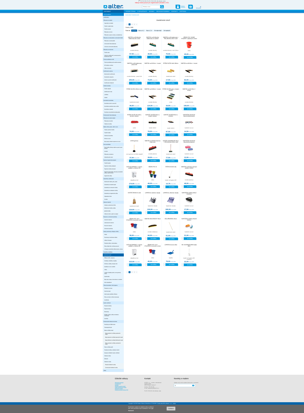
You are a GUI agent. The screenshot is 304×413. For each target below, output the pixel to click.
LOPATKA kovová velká (171, 244)
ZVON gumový (134, 140)
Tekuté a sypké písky (108, 26)
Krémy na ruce (107, 138)
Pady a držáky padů (108, 347)
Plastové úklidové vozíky (110, 364)
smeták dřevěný (134, 50)
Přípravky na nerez (108, 31)
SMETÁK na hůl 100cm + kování (189, 89)
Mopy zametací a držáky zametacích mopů (113, 344)
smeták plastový (152, 154)
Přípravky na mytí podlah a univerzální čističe (113, 37)
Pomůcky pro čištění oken (109, 324)
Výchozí (134, 30)
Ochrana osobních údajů (120, 386)
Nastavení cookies (119, 388)
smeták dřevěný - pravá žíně (134, 76)
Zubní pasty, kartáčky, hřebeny (110, 294)
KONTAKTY (174, 11)
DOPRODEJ (106, 17)
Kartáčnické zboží (107, 254)
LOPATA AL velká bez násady (170, 192)
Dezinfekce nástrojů (108, 109)
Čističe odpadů (107, 88)
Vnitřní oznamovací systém (120, 387)
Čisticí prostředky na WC (109, 59)
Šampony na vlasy (108, 288)
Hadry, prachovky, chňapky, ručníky (111, 231)
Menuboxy (106, 311)
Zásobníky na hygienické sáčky (111, 193)
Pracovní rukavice (108, 225)
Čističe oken (107, 52)
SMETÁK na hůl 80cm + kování (152, 89)
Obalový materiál (107, 202)
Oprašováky (106, 276)
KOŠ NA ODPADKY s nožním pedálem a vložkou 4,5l (134, 167)
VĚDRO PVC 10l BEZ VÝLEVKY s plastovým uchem (189, 38)
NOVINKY (151, 11)
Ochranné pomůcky (108, 228)
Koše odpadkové (108, 282)
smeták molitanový (152, 231)
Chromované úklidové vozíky (111, 367)
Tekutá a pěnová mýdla (109, 129)
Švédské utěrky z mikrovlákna (110, 243)
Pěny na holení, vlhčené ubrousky (111, 297)
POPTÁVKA (183, 11)
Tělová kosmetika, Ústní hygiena (110, 285)
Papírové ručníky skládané (110, 165)
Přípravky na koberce (108, 154)
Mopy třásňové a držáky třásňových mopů (114, 340)
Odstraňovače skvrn (108, 157)
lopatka (171, 257)
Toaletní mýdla (107, 132)
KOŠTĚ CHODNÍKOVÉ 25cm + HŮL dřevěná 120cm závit (171, 141)
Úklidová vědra (107, 355)
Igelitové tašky (107, 210)
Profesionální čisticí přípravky (110, 115)
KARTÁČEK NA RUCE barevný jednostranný (189, 115)
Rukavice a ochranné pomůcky (110, 216)
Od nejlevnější (158, 30)
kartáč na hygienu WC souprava (189, 258)
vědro (189, 50)
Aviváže (106, 151)
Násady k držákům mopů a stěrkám (111, 352)
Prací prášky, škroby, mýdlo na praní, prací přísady (113, 148)
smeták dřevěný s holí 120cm (170, 50)
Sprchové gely (107, 291)
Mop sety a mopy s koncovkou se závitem (113, 279)
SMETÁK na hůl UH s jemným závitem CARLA (189, 167)
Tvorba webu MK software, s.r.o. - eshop (166, 403)
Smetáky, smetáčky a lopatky (110, 260)
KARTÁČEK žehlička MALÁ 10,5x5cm (189, 193)
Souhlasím (171, 408)
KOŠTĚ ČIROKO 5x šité (134, 192)
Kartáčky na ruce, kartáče (109, 266)
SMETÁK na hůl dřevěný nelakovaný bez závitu (134, 38)
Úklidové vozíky (107, 361)
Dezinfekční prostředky (108, 100)
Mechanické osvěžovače (109, 74)
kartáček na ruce (189, 128)
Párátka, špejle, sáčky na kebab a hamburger (111, 315)
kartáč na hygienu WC (171, 180)
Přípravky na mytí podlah (109, 40)
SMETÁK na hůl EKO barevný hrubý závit (152, 141)
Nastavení (131, 410)
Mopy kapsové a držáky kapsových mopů (114, 337)
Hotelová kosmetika (108, 135)
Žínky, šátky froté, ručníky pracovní (111, 246)
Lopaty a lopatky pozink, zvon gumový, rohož (112, 273)
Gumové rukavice (108, 219)
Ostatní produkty (107, 85)
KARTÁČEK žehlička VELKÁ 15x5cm (189, 219)
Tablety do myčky (108, 123)
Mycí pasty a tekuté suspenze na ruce (112, 141)
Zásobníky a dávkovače (109, 178)
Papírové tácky (107, 308)
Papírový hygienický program (110, 160)
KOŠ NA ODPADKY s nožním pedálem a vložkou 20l (134, 245)
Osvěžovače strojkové (109, 82)
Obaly (105, 370)
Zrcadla (106, 199)
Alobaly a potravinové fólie (110, 205)
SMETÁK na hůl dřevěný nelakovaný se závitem (152, 38)
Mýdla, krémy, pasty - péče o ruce (111, 126)
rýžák (170, 102)
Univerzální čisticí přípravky (110, 43)
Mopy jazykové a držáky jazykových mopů (112, 334)
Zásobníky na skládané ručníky (111, 190)
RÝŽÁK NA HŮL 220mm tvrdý (134, 89)
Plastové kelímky (108, 305)
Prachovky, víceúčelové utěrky (110, 237)
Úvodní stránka (128, 14)
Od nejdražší (167, 30)
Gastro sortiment (107, 302)
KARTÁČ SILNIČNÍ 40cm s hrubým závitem (152, 115)
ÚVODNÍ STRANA (130, 11)
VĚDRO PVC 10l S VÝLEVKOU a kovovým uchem (134, 219)
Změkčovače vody (108, 91)
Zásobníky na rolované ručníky (110, 187)
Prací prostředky (107, 144)
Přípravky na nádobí (108, 20)
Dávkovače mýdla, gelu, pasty (110, 181)
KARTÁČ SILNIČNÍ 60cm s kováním (171, 115)
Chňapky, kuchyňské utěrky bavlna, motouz (113, 249)
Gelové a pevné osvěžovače (110, 79)
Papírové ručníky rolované (110, 168)
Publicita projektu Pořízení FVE (121, 389)
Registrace (183, 7)
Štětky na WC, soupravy (109, 257)
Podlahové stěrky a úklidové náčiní (111, 349)
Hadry (105, 234)
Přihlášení (183, 6)
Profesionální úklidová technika (110, 321)
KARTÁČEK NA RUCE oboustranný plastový (189, 141)
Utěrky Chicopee (108, 240)
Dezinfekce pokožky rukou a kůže (111, 106)
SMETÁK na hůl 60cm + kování (189, 63)
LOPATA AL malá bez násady (152, 192)
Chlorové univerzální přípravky (110, 46)
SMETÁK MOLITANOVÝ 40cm (152, 218)
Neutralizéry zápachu (109, 76)
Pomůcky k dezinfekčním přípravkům (112, 112)
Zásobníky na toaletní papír (110, 184)
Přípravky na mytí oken (108, 49)
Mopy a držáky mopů (108, 330)
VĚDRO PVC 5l (152, 166)
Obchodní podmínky (119, 382)
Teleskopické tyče (108, 327)
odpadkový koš (134, 180)
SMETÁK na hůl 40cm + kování (152, 63)
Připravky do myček (108, 120)
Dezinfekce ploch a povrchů (110, 103)
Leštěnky (106, 94)
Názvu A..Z (141, 30)
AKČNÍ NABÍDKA (107, 14)
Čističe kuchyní (107, 29)
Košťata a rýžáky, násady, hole (110, 263)
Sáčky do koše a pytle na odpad (111, 213)
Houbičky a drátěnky (108, 252)
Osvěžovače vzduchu (108, 71)
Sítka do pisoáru (107, 68)
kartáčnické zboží (170, 76)
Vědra (105, 269)
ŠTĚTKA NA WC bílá (170, 166)
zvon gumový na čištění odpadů (134, 154)
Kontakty (117, 385)
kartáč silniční (152, 128)
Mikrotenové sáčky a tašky (110, 208)
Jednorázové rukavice (109, 222)
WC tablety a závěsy (108, 65)
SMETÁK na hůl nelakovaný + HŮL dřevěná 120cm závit (171, 38)
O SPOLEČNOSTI (142, 11)
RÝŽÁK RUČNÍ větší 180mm (170, 63)
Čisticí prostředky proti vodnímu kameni (112, 62)
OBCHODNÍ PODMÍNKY (162, 11)
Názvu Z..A (149, 30)
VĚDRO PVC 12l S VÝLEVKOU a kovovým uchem (152, 245)
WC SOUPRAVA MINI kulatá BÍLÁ (189, 245)
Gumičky (106, 318)
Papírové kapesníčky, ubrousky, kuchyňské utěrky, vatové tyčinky (113, 172)
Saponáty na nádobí (108, 23)
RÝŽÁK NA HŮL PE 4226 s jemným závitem (134, 115)
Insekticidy (106, 299)
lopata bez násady (152, 205)
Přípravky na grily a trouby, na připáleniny (113, 34)
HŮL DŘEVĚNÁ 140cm (171, 218)
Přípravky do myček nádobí (109, 118)
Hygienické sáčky (108, 175)
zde (152, 408)
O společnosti (118, 383)
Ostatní (105, 97)
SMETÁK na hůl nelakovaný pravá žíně (134, 64)
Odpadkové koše (108, 196)
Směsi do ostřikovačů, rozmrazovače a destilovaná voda (112, 56)
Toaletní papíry (107, 163)
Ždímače (106, 358)
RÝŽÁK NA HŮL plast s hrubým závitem (171, 89)
